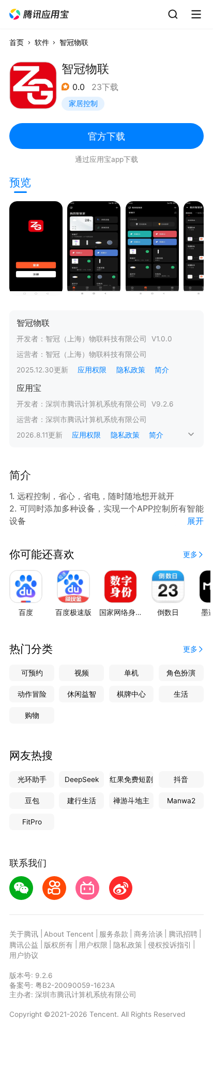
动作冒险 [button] (32, 694)
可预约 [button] (32, 673)
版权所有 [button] (58, 945)
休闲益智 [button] (81, 694)
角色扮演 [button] (180, 673)
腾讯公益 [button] (23, 945)
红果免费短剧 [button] (131, 779)
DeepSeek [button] (82, 779)
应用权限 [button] (92, 370)
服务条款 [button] (113, 934)
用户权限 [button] (93, 945)
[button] (39, 14)
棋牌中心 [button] (131, 694)
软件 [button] (42, 42)
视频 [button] (81, 673)
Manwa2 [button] (181, 801)
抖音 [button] (181, 779)
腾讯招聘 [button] (183, 934)
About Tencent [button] (69, 934)
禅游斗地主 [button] (131, 801)
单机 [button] (131, 673)
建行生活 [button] (81, 801)
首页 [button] (16, 42)
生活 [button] (181, 694)
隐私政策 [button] (130, 370)
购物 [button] (32, 715)
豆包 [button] (32, 801)
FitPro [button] (32, 822)
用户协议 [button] (23, 955)
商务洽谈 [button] (148, 934)
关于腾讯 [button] (23, 934)
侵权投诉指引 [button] (169, 945)
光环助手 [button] (32, 779)
